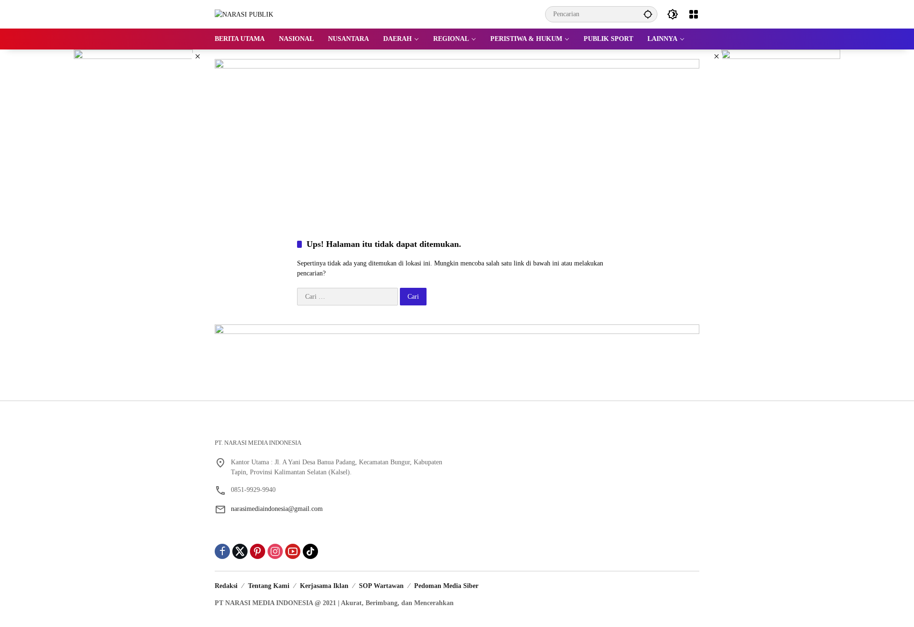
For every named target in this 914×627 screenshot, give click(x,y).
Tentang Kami (268, 585)
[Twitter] (240, 551)
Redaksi (226, 585)
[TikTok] (310, 551)
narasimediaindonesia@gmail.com (277, 508)
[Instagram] (275, 551)
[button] (647, 14)
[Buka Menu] (693, 14)
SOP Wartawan (381, 585)
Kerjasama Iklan (324, 585)
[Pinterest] (257, 551)
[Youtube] (292, 551)
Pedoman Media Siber (446, 585)
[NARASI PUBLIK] (244, 14)
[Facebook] (222, 551)
